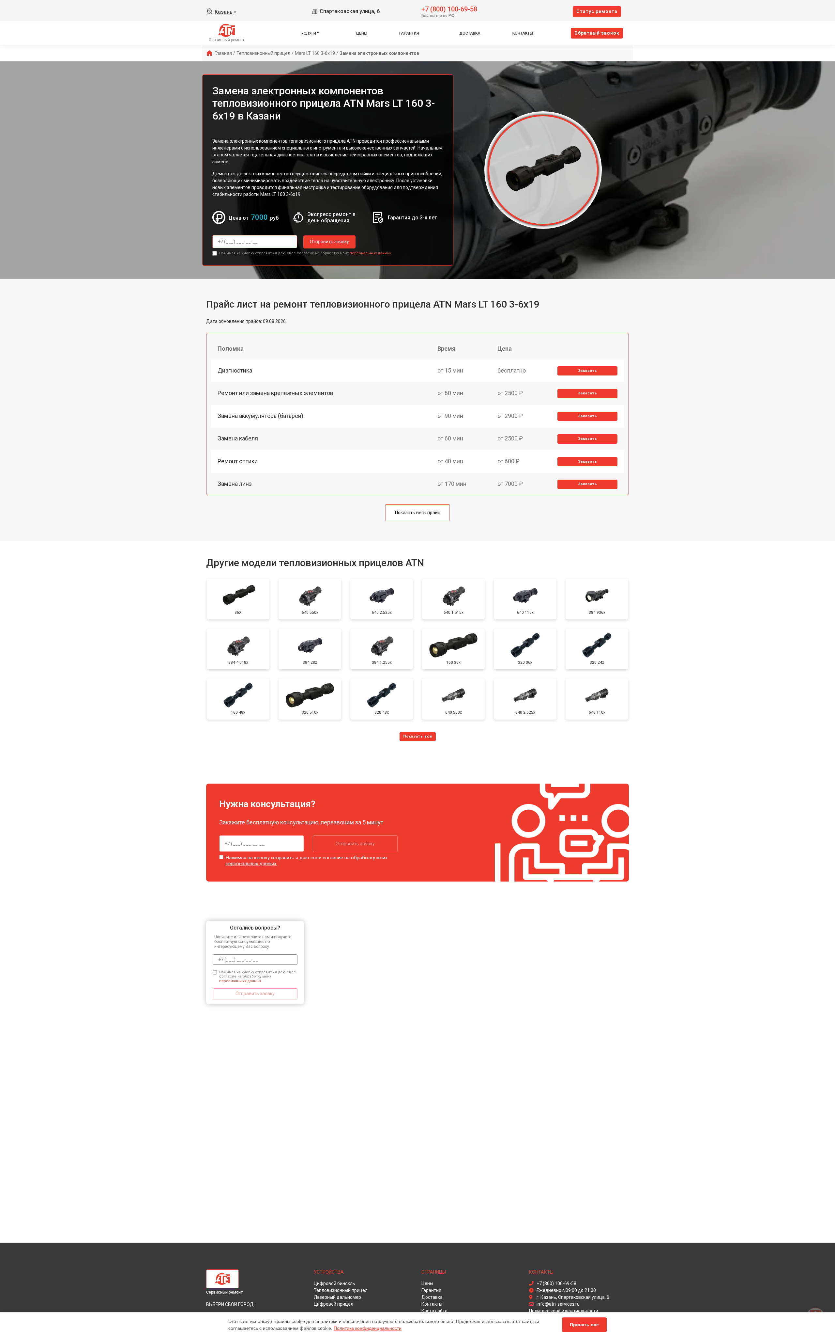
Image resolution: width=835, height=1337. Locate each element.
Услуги (308, 33)
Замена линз (235, 483)
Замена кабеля (238, 438)
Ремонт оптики (238, 461)
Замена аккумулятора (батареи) (260, 415)
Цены (361, 33)
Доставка (469, 33)
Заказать (587, 371)
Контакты (522, 33)
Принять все (584, 1324)
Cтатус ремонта (596, 11)
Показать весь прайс (417, 512)
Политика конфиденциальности (368, 1328)
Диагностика (235, 370)
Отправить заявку (329, 241)
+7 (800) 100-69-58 (449, 8)
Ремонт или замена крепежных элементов (275, 393)
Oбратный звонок (596, 33)
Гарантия (409, 33)
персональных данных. (371, 253)
